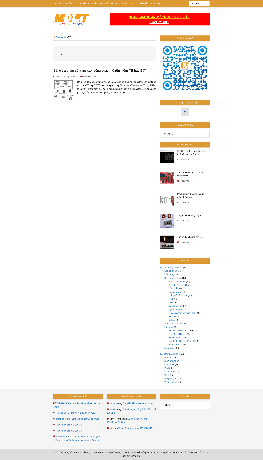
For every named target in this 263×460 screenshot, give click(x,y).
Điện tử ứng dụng (173, 278)
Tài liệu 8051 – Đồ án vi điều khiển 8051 (75, 413)
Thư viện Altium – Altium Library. (138, 403)
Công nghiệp (170, 271)
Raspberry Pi (170, 378)
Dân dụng (169, 274)
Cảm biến (173, 288)
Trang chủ (61, 37)
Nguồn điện (174, 309)
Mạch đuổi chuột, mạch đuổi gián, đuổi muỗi (77, 419)
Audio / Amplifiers (176, 281)
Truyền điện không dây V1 (190, 237)
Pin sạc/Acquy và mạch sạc (181, 313)
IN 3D (167, 368)
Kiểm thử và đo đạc (177, 295)
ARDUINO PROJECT (179, 330)
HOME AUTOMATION (175, 323)
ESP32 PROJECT (177, 334)
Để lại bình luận (89, 76)
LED (170, 302)
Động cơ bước (175, 292)
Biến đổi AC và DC (177, 285)
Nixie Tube (169, 371)
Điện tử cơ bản (171, 361)
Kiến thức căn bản (169, 354)
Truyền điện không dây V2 (190, 215)
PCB (166, 375)
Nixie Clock (170, 348)
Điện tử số (169, 364)
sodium (113, 403)
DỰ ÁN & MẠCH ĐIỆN (171, 267)
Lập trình (168, 327)
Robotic (172, 320)
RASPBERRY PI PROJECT (182, 341)
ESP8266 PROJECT (178, 337)
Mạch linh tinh (175, 306)
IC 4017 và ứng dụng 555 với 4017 (135, 428)
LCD (170, 299)
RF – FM (172, 316)
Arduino (168, 357)
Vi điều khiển (174, 344)
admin (112, 409)
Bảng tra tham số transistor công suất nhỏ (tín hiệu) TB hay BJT (99, 70)
